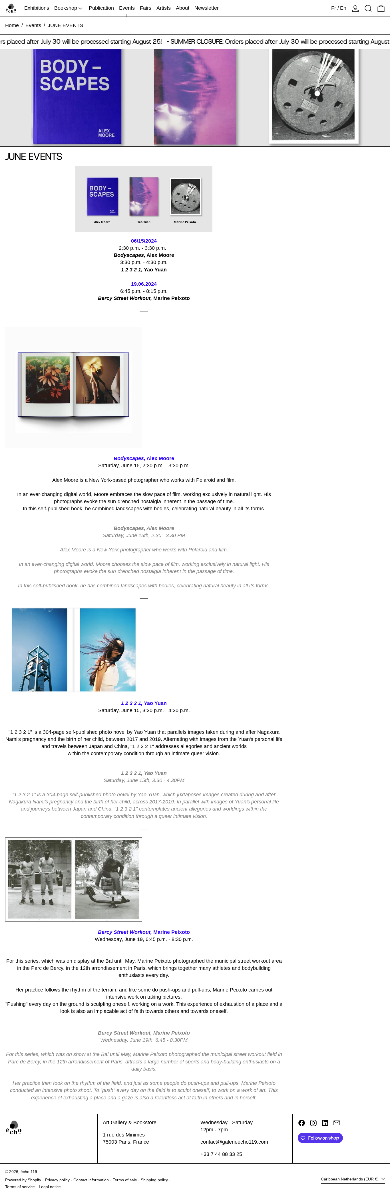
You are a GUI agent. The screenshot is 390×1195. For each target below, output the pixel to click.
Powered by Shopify (23, 1180)
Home (12, 25)
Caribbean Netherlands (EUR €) (350, 1179)
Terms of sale (125, 1180)
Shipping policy (154, 1180)
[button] (368, 8)
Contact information (91, 1180)
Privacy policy (57, 1180)
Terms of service (20, 1186)
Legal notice (50, 1186)
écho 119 (29, 1171)
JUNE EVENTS (65, 25)
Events (33, 25)
